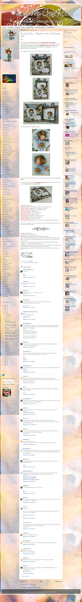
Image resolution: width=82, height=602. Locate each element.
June (6, 345)
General (4, 172)
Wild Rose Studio (6, 291)
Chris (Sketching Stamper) (71, 198)
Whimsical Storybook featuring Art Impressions (74, 93)
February (7, 353)
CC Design (5, 134)
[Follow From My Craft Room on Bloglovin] (9, 82)
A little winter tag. (73, 183)
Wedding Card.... (73, 160)
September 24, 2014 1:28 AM (29, 286)
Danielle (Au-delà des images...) (70, 124)
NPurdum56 (25, 540)
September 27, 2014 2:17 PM (29, 528)
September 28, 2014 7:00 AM (29, 536)
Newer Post (23, 581)
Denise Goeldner (26, 471)
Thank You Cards (6, 263)
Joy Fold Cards (6, 189)
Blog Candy (5, 124)
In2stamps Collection (7, 186)
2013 (5, 357)
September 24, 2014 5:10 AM (29, 337)
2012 (5, 359)
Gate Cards (5, 171)
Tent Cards (5, 261)
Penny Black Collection (7, 217)
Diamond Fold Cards (7, 149)
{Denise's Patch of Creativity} (29, 478)
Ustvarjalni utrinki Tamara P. (29, 311)
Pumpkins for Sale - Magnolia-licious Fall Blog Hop (11, 339)
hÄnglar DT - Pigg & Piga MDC (71, 99)
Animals (4, 103)
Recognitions (30, 27)
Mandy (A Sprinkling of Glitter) (70, 132)
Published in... (51, 27)
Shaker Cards (5, 232)
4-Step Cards (5, 96)
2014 (5, 312)
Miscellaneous (5, 204)
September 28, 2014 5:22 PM (29, 544)
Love (4, 196)
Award (4, 116)
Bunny (24, 342)
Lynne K (24, 459)
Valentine (4, 281)
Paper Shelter (5, 214)
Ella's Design (26, 448)
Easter (4, 157)
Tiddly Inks (5, 269)
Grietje (24, 290)
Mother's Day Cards (7, 209)
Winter (4, 294)
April (6, 349)
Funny (66, 149)
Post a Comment (25, 576)
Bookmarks (5, 127)
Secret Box (5, 227)
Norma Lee (4, 373)
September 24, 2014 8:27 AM (29, 403)
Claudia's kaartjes (27, 269)
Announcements (6, 106)
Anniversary (5, 104)
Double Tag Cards (6, 154)
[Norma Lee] (3, 375)
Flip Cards (5, 166)
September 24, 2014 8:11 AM (29, 382)
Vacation (4, 279)
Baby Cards (5, 118)
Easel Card (5, 156)
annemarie (25, 299)
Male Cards (5, 201)
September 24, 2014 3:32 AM (29, 319)
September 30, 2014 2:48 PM (29, 561)
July (6, 343)
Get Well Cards (6, 174)
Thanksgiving (5, 264)
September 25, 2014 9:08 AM (29, 455)
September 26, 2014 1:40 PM (29, 518)
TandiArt (25, 558)
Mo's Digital (5, 206)
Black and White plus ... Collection (10, 121)
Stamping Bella (6, 248)
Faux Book (5, 164)
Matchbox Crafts (6, 202)
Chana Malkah (26, 323)
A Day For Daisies (6, 98)
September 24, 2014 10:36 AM (29, 424)
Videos (4, 283)
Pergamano (5, 219)
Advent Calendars (6, 99)
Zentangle (5, 296)
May (6, 347)
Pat (23, 386)
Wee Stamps (34, 262)
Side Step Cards (6, 234)
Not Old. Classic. (73, 83)
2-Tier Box (5, 91)
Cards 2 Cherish (68, 140)
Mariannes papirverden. (70, 236)
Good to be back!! (73, 292)
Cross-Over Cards (6, 147)
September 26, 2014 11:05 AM (29, 502)
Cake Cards (5, 130)
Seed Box (5, 229)
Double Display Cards (7, 152)
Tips (23, 27)
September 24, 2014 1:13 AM (29, 277)
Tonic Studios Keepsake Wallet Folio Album (73, 169)
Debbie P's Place (69, 102)
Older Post (58, 581)
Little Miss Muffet (6, 194)
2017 (5, 307)
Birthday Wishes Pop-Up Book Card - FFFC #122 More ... (11, 336)
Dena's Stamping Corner (70, 244)
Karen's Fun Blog (69, 82)
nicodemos (45, 592)
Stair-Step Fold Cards (7, 246)
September (7, 320)
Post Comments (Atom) (31, 584)
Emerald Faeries (6, 161)
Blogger (54, 592)
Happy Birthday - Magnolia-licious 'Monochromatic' (10, 322)
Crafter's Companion (7, 142)
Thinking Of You (6, 266)
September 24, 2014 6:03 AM (29, 347)
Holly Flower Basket (74, 191)
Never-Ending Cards (7, 211)
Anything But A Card (7, 109)
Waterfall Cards (6, 284)
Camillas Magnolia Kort (70, 182)
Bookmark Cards (6, 125)
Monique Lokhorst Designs (71, 190)
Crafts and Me (5, 144)
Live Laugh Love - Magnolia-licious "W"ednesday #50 (11, 325)
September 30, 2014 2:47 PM (29, 553)
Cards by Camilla (69, 175)
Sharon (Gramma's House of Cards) (71, 91)
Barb (24, 497)
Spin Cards (5, 239)
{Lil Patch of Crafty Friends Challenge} (31, 479)
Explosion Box (5, 162)
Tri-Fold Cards (5, 273)
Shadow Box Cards (6, 231)
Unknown (25, 439)
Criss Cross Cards (28, 262)
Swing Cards (5, 256)
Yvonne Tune (26, 548)
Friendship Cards (6, 169)
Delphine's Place (69, 207)
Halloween (5, 184)
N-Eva (24, 376)
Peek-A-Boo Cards (6, 216)
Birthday (4, 119)
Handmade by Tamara (70, 152)
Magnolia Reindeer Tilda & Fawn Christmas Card (73, 254)
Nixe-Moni (67, 214)
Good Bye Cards (6, 181)
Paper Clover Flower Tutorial (11, 330)
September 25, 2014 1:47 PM (29, 466)
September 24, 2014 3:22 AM (29, 295)
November (7, 316)
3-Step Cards (5, 93)
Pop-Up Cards (5, 221)
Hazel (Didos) (26, 398)
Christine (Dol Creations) (70, 159)
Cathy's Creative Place (70, 275)
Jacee (24, 407)
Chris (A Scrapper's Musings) (71, 251)
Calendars (5, 132)
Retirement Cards (6, 224)
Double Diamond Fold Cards (8, 151)
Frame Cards (5, 167)
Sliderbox (4, 237)
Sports (4, 242)
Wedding (4, 286)
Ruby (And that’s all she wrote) (70, 267)
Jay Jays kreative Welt (70, 98)
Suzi (66, 167)
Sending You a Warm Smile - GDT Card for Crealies (11, 333)
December (7, 314)
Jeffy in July (72, 141)
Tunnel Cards (5, 276)
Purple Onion (72, 245)
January (7, 354)
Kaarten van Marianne (70, 259)
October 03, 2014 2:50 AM (28, 573)
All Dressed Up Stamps (7, 101)
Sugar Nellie (5, 253)
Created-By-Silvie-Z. (69, 298)
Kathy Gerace (26, 365)
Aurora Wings (5, 113)
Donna (24, 429)
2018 (5, 305)
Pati (24, 506)
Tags (3, 258)
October (7, 318)
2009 (5, 364)
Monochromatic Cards (7, 207)
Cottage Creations (69, 291)
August (6, 342)
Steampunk (5, 251)
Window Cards (6, 293)
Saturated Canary (6, 226)
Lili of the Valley (6, 192)
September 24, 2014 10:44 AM (29, 435)
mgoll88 (24, 485)
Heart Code (67, 120)
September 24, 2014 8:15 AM (29, 394)
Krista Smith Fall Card (74, 112)
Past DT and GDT (40, 27)
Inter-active (5, 187)
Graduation (5, 182)
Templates (17, 27)
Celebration (5, 135)
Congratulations (6, 141)
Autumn (4, 114)
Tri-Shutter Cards (6, 274)
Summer (4, 254)
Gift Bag (4, 176)
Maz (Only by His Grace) (70, 306)
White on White (6, 289)
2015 (5, 311)
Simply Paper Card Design (28, 412)
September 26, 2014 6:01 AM (29, 493)
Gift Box (4, 177)
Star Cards (5, 249)
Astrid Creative (68, 148)
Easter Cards (5, 159)
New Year (4, 212)
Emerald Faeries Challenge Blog (29, 476)
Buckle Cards (5, 129)
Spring (4, 244)
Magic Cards (5, 197)
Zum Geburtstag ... (73, 215)
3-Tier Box (5, 94)
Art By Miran (5, 111)
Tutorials (10, 27)
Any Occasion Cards (7, 108)
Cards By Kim (68, 283)
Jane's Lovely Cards (69, 119)
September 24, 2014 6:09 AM (29, 361)
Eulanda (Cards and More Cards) (71, 111)
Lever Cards (5, 191)
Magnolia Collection (7, 199)
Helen (24, 565)
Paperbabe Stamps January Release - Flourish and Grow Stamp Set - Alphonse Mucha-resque (71, 202)
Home (4, 27)
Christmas (5, 137)
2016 (5, 309)
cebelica (25, 533)
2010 (5, 362)
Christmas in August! (74, 223)
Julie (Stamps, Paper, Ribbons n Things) (70, 231)
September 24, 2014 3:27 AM (29, 307)
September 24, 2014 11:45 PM (29, 444)
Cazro (24, 418)
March (6, 351)
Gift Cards (5, 179)
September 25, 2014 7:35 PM (29, 481)
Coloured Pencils (6, 139)
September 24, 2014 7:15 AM (29, 372)
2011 (5, 361)
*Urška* (24, 281)
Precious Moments (6, 222)
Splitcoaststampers (7, 241)
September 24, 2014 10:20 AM (29, 414)
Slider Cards (5, 236)
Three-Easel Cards (6, 268)
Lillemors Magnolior (69, 222)
